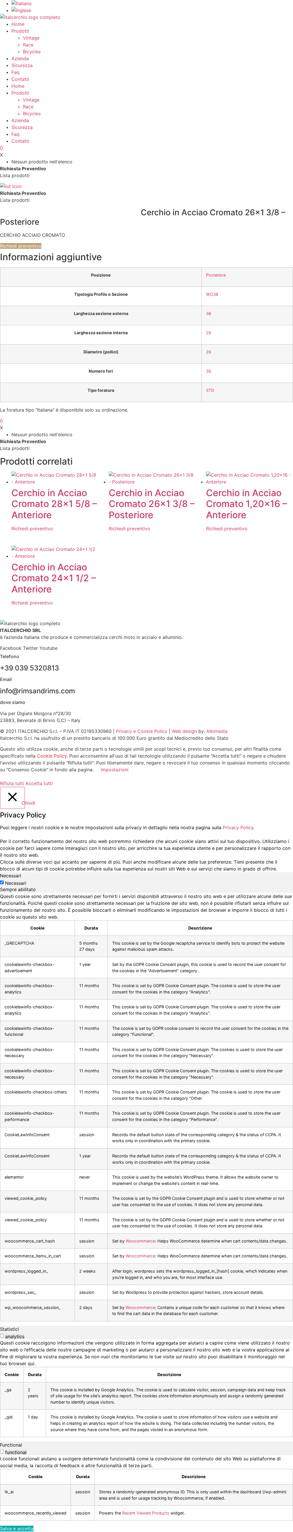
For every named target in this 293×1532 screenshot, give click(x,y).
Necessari (15, 883)
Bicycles (32, 51)
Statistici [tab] (9, 1329)
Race (28, 45)
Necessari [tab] (10, 875)
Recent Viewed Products (145, 1513)
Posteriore (216, 275)
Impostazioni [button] (114, 769)
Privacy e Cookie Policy (141, 731)
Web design (184, 731)
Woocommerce (140, 1240)
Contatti (20, 79)
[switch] (2, 1336)
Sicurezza (22, 65)
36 (208, 371)
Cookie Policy (52, 756)
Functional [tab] (11, 1445)
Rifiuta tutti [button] (12, 783)
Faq (15, 72)
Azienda (20, 58)
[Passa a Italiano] (21, 3)
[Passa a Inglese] (21, 10)
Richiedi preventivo (20, 246)
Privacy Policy (238, 827)
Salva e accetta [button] (16, 1528)
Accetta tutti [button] (39, 783)
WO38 (212, 294)
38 (208, 313)
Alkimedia (216, 731)
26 (208, 332)
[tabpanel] (146, 1107)
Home (17, 24)
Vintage (31, 38)
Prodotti (20, 31)
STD (210, 390)
